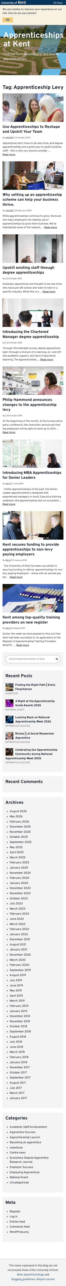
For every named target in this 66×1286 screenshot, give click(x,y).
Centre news (18, 1153)
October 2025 (19, 837)
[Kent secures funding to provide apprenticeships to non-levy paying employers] (33, 531)
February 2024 (19, 878)
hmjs (8, 483)
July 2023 (16, 904)
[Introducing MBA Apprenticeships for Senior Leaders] (33, 459)
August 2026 (18, 811)
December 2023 (20, 888)
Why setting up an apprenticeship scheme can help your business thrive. (32, 199)
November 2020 (20, 955)
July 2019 (16, 980)
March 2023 (17, 909)
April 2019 (16, 996)
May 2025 (16, 847)
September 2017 (20, 1078)
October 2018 (18, 1026)
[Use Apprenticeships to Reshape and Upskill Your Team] (33, 113)
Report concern (45, 1279)
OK (8, 20)
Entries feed (17, 1222)
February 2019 (19, 1006)
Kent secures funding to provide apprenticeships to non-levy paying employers (31, 549)
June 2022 (17, 919)
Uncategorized (19, 1183)
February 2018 (19, 1057)
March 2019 (17, 1001)
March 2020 (18, 960)
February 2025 (19, 863)
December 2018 (20, 1016)
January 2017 (18, 1098)
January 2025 (19, 868)
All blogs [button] (57, 2)
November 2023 (20, 893)
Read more (9, 154)
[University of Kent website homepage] (14, 2)
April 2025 (17, 852)
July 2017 (16, 1088)
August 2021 (18, 945)
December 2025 (20, 827)
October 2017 (18, 1073)
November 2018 (20, 1021)
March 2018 (17, 1052)
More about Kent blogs (30, 1274)
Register (15, 1212)
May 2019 (16, 991)
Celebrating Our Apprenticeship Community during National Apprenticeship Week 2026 (31, 754)
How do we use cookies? (22, 13)
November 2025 (20, 832)
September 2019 (20, 970)
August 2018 (18, 1037)
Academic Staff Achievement (28, 1127)
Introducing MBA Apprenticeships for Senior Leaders (32, 475)
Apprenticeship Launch (25, 1137)
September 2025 (21, 842)
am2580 (9, 137)
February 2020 (19, 965)
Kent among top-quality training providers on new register (31, 620)
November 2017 (20, 1067)
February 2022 (19, 929)
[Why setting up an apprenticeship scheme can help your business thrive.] (33, 181)
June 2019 (16, 986)
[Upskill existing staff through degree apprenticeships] (33, 254)
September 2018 (20, 1032)
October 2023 (19, 899)
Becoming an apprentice (25, 1142)
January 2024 (19, 883)
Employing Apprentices (25, 1172)
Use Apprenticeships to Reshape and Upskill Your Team (31, 129)
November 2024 (20, 873)
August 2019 (18, 975)
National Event (19, 1177)
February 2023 (19, 914)
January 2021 (18, 950)
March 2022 (17, 924)
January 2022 (19, 934)
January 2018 (18, 1062)
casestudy (16, 1148)
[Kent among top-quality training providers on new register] (33, 604)
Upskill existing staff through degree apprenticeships (28, 270)
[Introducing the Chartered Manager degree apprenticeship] (33, 318)
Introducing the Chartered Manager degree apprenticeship (31, 334)
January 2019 (18, 1011)
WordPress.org (19, 1232)
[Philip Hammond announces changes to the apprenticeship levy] (33, 386)
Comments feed (20, 1227)
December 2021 (20, 939)
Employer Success (21, 1167)
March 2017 (17, 1093)
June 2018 (16, 1047)
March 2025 (18, 858)
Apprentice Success (23, 1132)
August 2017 (18, 1083)
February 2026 (19, 822)
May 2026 (16, 817)
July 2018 (16, 1042)
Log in (14, 1217)
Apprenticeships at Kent (33, 40)
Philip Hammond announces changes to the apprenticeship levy (30, 405)
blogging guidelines (23, 1279)
